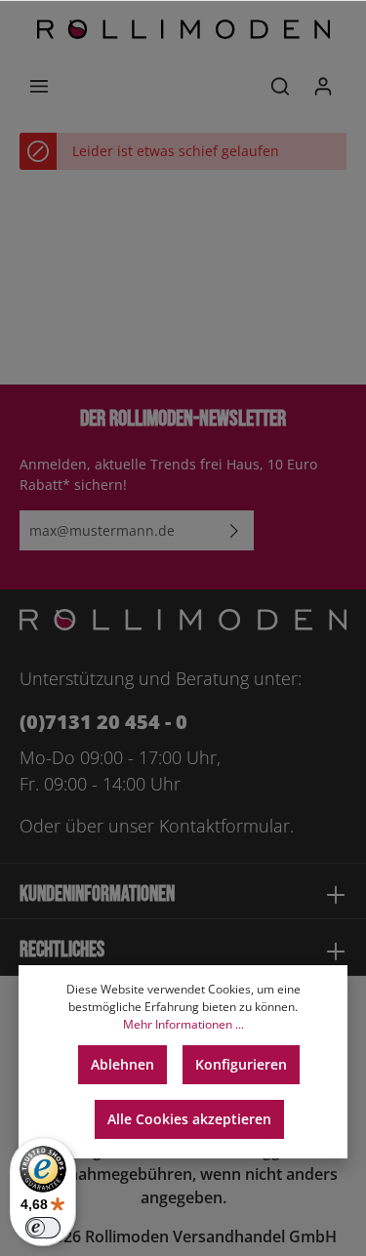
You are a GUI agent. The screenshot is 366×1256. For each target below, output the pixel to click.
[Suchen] (280, 85)
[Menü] (39, 85)
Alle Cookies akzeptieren (189, 1119)
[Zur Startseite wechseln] (183, 29)
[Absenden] (234, 530)
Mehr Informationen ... (183, 1024)
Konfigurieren (241, 1064)
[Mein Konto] (323, 85)
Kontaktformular (224, 825)
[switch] (43, 1227)
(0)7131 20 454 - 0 (103, 722)
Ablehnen (122, 1064)
